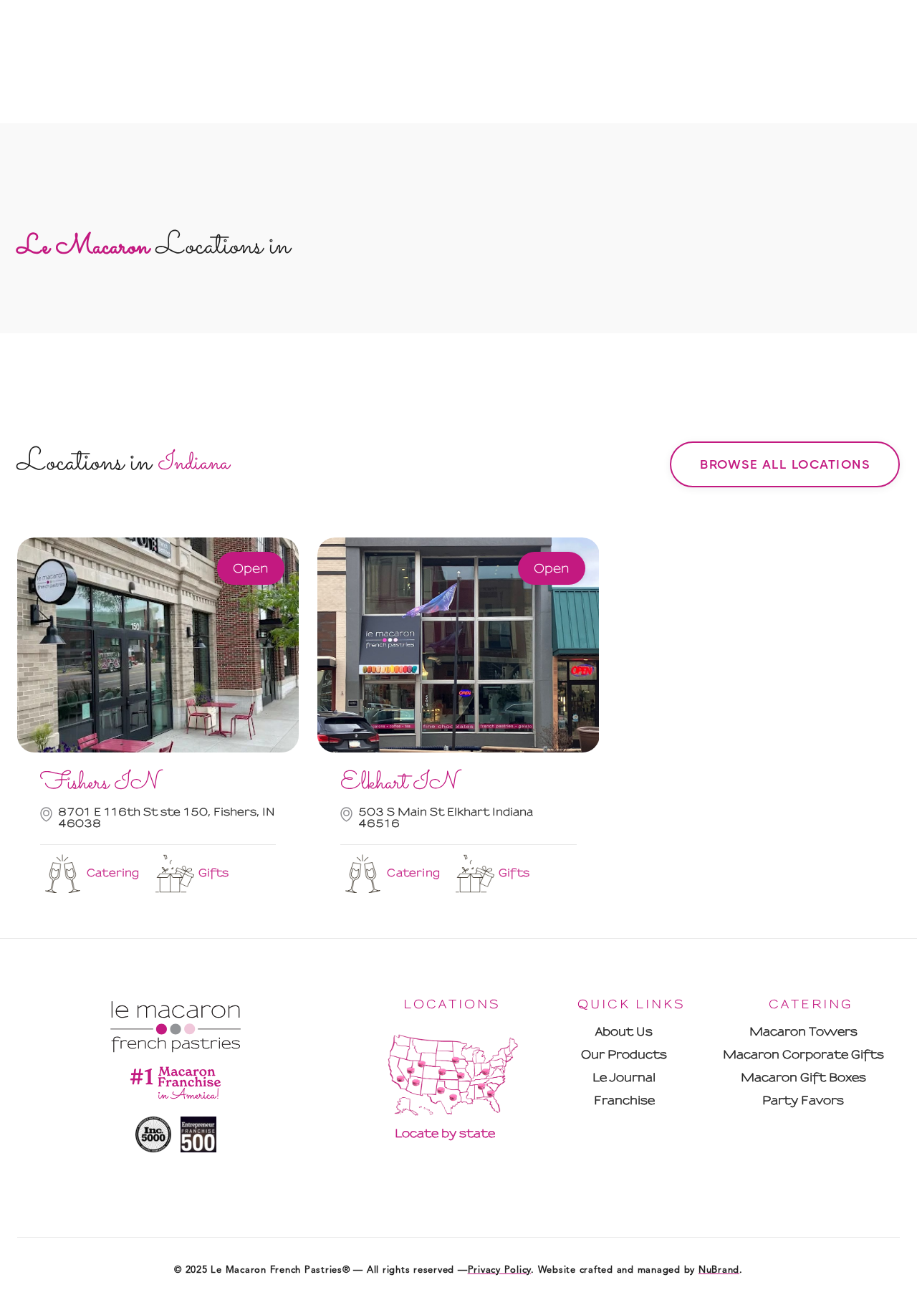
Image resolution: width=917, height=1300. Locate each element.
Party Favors (803, 1100)
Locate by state (445, 1133)
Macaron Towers (803, 1032)
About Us (624, 1032)
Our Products (624, 1054)
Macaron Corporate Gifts (803, 1054)
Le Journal (624, 1077)
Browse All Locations (785, 464)
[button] (631, 421)
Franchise (624, 1100)
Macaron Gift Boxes (803, 1077)
